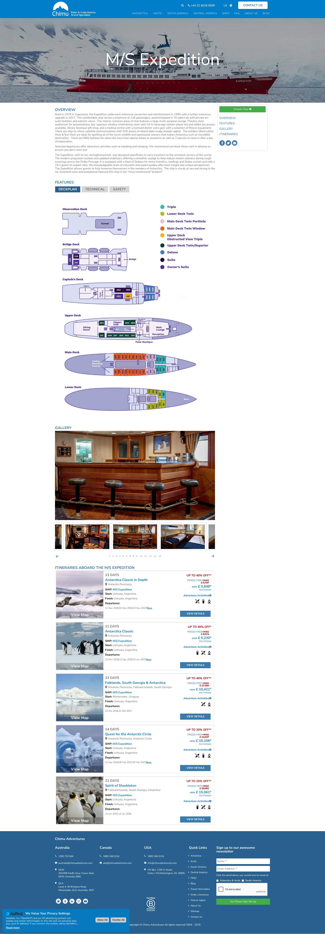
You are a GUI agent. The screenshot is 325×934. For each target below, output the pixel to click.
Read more (13, 928)
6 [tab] (126, 556)
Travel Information (200, 889)
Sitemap (195, 911)
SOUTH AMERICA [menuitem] (177, 13)
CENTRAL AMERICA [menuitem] (205, 13)
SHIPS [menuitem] (225, 13)
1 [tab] (109, 556)
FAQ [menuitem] (237, 13)
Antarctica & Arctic (230, 880)
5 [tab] (123, 556)
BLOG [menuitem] (266, 13)
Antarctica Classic (119, 631)
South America (198, 867)
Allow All (102, 919)
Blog (193, 883)
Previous (57, 556)
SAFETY (119, 189)
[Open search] (181, 5)
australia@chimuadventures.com (75, 863)
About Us (196, 905)
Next (213, 556)
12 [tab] (150, 556)
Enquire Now (241, 109)
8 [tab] (133, 556)
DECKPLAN (68, 189)
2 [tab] (113, 556)
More (149, 608)
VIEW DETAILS (195, 613)
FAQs (194, 878)
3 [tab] (116, 556)
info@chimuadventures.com (162, 863)
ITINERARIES (228, 134)
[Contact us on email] (234, 143)
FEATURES (227, 123)
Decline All (118, 919)
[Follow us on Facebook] (222, 143)
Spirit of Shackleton (120, 785)
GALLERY (226, 129)
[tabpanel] (135, 537)
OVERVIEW (227, 118)
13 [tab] (155, 556)
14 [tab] (159, 556)
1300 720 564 (65, 856)
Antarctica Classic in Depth (126, 580)
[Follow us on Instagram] (78, 901)
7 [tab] (130, 556)
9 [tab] (136, 556)
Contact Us (196, 916)
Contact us (253, 5)
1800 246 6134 (111, 856)
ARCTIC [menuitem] (157, 13)
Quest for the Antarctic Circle (128, 734)
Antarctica (196, 855)
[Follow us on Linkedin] (71, 901)
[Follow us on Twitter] (228, 143)
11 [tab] (145, 556)
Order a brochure (200, 894)
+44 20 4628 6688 (202, 5)
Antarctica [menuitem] (140, 13)
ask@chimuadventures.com (117, 863)
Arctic (194, 861)
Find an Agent (198, 900)
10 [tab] (140, 556)
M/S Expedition (122, 589)
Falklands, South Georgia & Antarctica (135, 682)
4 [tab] (120, 556)
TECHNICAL (95, 189)
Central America (199, 872)
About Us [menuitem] (251, 13)
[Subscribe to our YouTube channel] (85, 901)
